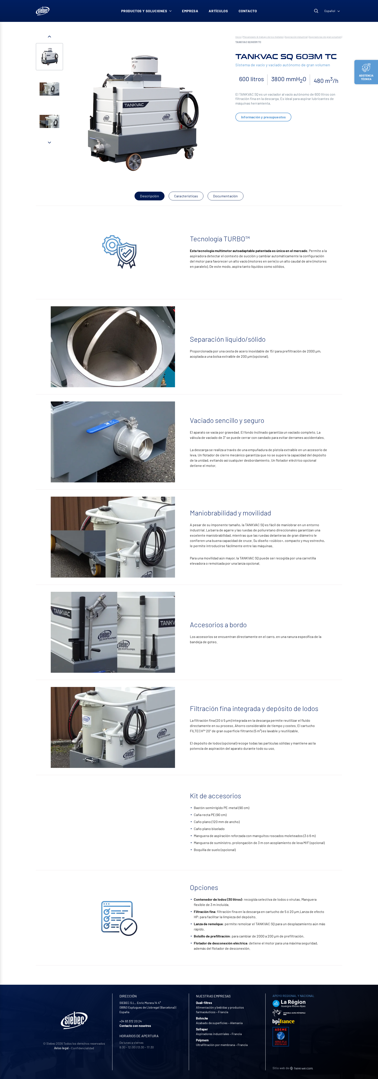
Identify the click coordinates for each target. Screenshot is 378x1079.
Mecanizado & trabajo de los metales (263, 36)
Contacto (248, 11)
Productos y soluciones (144, 11)
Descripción (149, 196)
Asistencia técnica (366, 77)
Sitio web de (281, 1068)
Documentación (225, 196)
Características (186, 196)
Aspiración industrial (296, 36)
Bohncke (202, 1018)
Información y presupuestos (263, 117)
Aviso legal (61, 1048)
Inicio (238, 36)
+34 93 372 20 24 (130, 1021)
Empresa (190, 11)
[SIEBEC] (42, 11)
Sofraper (202, 1029)
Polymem (202, 1040)
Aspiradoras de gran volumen (325, 36)
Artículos (218, 11)
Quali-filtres (204, 1003)
